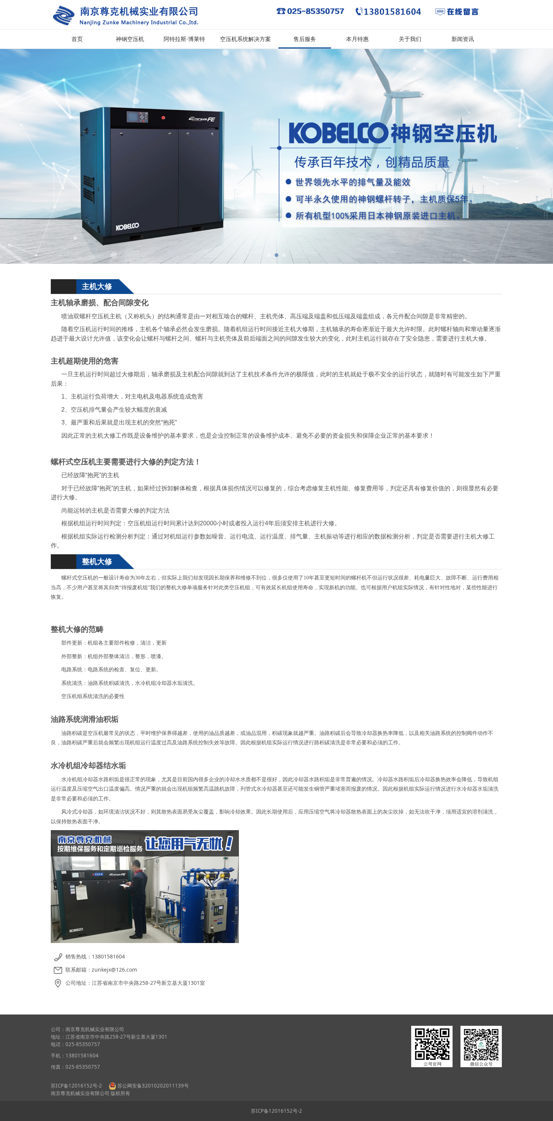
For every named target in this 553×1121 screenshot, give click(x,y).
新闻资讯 (462, 39)
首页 (77, 39)
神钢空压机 (130, 39)
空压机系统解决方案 (245, 39)
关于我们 (410, 39)
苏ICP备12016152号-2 (77, 1085)
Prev (66, 156)
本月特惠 (357, 39)
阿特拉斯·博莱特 (184, 39)
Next (486, 156)
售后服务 (304, 39)
